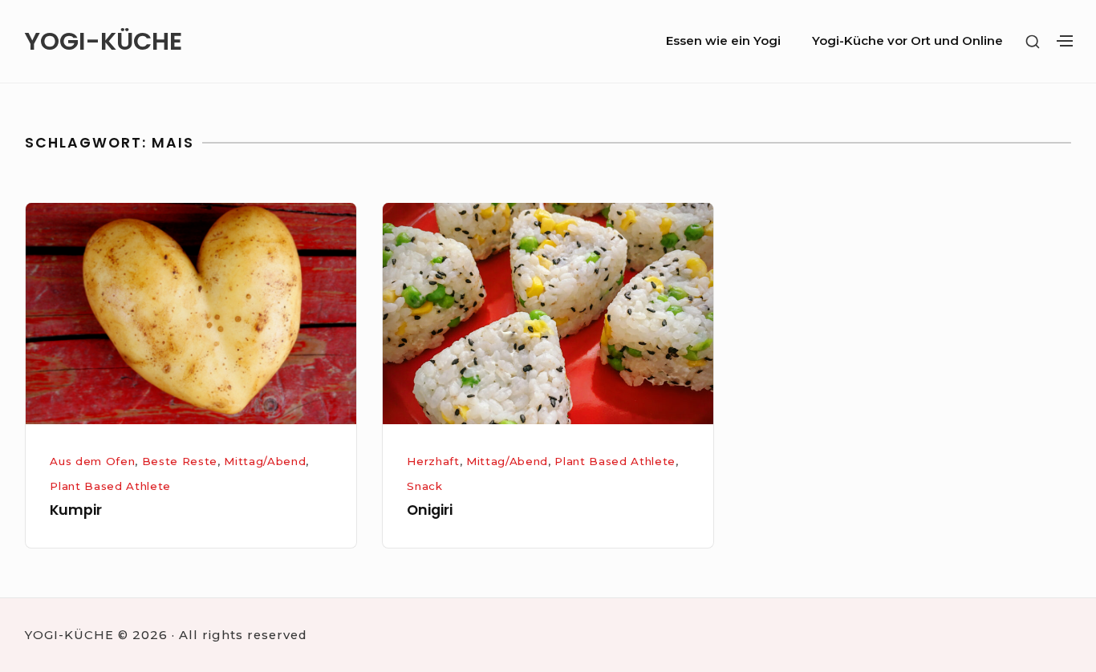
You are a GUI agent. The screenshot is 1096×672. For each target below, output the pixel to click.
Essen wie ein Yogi (723, 41)
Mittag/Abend (265, 461)
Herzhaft (433, 461)
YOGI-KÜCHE (103, 41)
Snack (424, 486)
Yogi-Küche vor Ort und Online (907, 41)
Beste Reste (179, 461)
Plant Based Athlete (110, 486)
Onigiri (430, 510)
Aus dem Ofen (92, 461)
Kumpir (76, 510)
